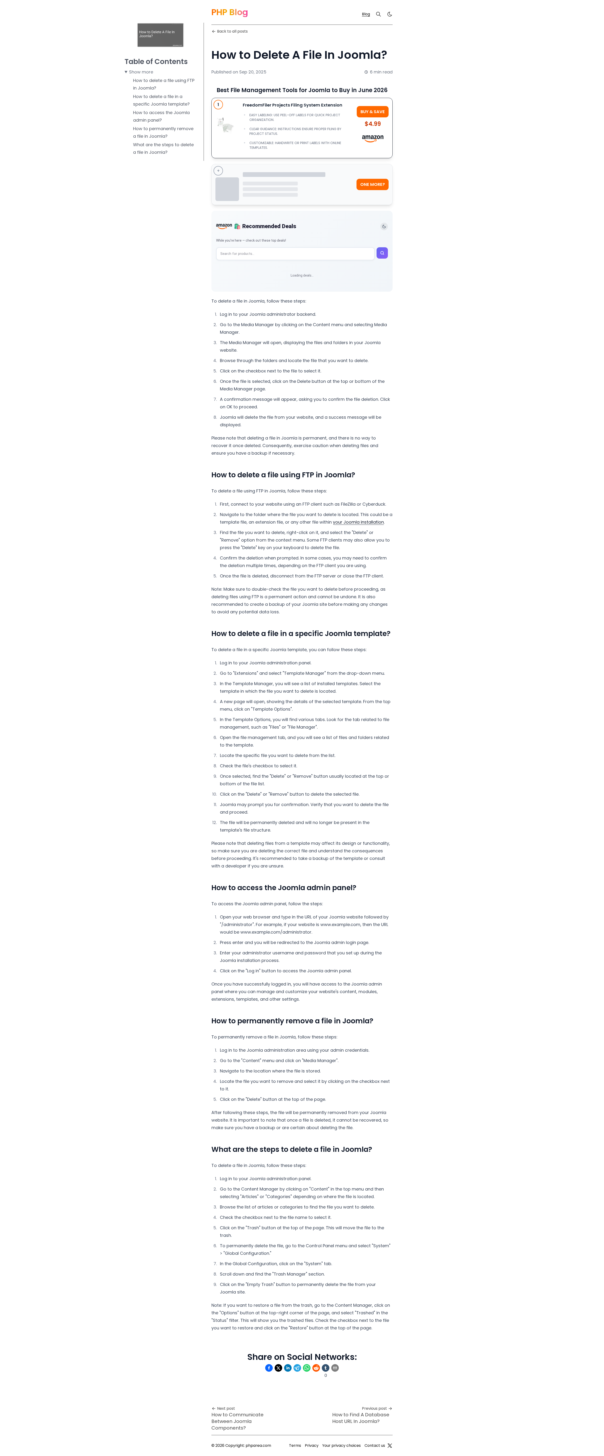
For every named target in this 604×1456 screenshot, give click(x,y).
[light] (390, 14)
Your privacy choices (341, 1445)
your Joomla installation (358, 522)
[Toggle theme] (384, 226)
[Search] (378, 14)
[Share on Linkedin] (288, 1368)
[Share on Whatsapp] (306, 1368)
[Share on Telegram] (297, 1368)
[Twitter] (390, 1445)
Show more (141, 72)
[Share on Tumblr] (325, 1368)
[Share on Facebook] (269, 1368)
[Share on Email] (335, 1368)
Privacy (312, 1445)
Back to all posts (232, 31)
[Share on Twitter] (278, 1368)
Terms (295, 1445)
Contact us (375, 1445)
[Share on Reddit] (316, 1368)
